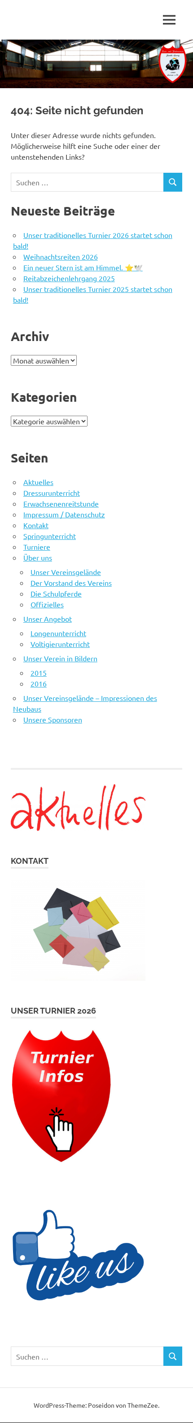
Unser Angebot (47, 618)
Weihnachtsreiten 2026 (60, 256)
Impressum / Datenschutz (64, 514)
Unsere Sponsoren (52, 719)
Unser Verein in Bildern (60, 658)
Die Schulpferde (56, 593)
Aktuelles (38, 481)
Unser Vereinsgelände (66, 571)
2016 (39, 683)
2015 (39, 672)
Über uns (37, 557)
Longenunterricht (58, 632)
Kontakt (35, 525)
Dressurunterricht (51, 492)
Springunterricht (49, 535)
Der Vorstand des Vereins (71, 582)
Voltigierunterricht (60, 643)
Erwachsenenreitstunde (61, 503)
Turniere (36, 546)
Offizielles (47, 604)
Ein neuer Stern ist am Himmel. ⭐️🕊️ (83, 267)
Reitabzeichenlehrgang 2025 (69, 278)
